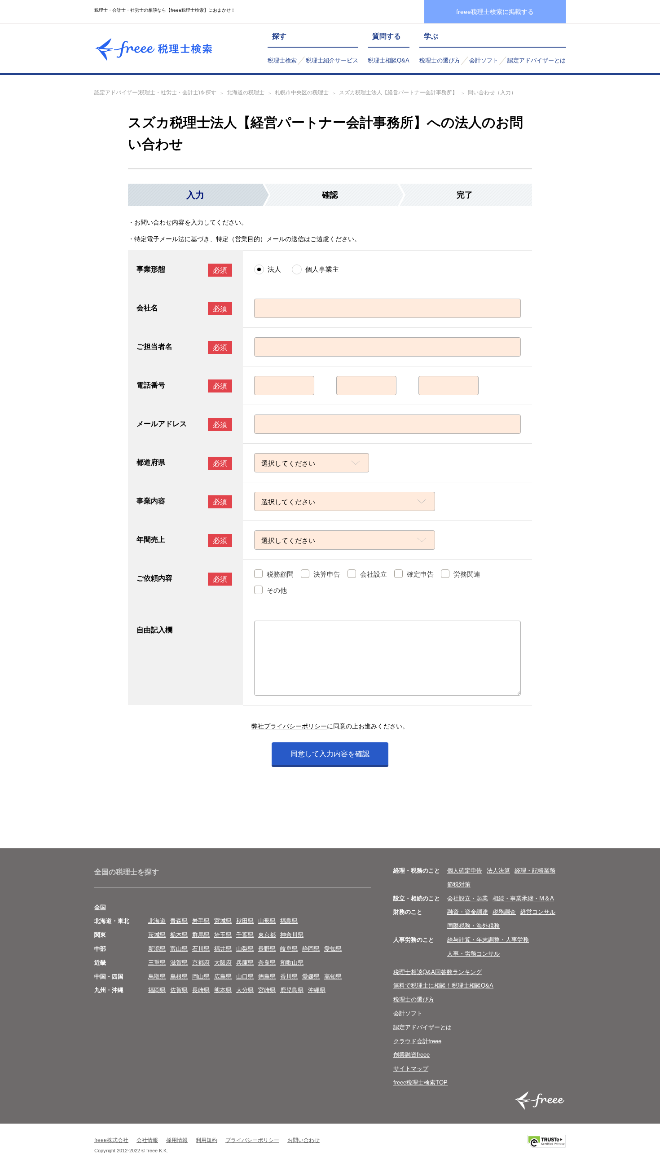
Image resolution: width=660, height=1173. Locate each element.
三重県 (157, 962)
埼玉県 (223, 934)
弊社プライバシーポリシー (289, 726)
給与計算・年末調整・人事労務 (488, 939)
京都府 (201, 962)
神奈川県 (292, 934)
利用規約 (206, 1140)
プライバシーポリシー (252, 1140)
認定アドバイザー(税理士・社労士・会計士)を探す (155, 92)
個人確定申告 (464, 870)
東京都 (267, 934)
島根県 (179, 976)
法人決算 (498, 870)
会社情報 (147, 1140)
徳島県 (267, 976)
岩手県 (201, 920)
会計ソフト (483, 60)
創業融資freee (411, 1054)
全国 (100, 907)
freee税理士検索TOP (420, 1082)
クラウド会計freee (417, 1041)
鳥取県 (157, 976)
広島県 (223, 976)
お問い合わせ (303, 1140)
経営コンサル (537, 911)
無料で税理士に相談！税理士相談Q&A (443, 985)
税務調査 (504, 911)
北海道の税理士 (245, 92)
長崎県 (201, 990)
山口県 (245, 976)
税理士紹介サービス (332, 60)
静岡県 (311, 948)
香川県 (289, 976)
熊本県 (223, 990)
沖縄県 (317, 990)
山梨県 (245, 948)
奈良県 (267, 962)
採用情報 (177, 1140)
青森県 (179, 920)
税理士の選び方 (439, 60)
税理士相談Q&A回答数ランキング (437, 972)
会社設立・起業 (467, 898)
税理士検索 (282, 60)
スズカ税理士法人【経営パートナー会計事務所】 (398, 92)
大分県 (245, 990)
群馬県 (201, 934)
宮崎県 (267, 990)
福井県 (223, 948)
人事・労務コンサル (473, 953)
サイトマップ (410, 1068)
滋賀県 (179, 962)
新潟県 (157, 948)
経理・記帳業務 (535, 870)
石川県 (201, 948)
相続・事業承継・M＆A (523, 898)
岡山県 (201, 976)
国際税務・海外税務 (473, 925)
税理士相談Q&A (388, 60)
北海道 (157, 920)
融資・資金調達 (467, 911)
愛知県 (333, 948)
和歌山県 (292, 962)
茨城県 (157, 934)
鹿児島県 (292, 990)
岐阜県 (289, 948)
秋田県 (245, 920)
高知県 (333, 976)
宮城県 (223, 920)
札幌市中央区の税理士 (302, 92)
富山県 (179, 948)
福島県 (289, 920)
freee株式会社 (111, 1140)
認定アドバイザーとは (536, 60)
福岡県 (157, 990)
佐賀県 (179, 990)
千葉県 (245, 934)
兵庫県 (245, 962)
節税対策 (459, 884)
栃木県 (179, 934)
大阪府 (223, 962)
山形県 (267, 920)
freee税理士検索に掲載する (495, 11)
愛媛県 (311, 976)
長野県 (267, 948)
